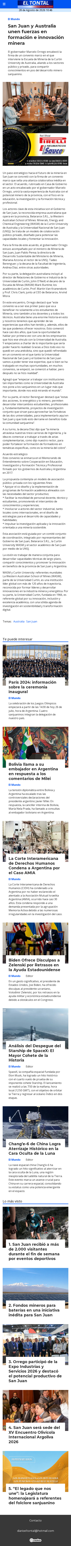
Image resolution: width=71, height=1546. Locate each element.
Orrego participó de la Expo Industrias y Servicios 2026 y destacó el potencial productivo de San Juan (35, 1371)
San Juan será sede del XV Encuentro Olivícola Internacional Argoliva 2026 (34, 1434)
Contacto (35, 1520)
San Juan (31, 621)
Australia (18, 621)
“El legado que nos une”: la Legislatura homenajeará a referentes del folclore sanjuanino (35, 1495)
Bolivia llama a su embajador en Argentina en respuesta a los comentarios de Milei (33, 771)
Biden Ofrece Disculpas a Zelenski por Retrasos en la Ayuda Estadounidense (34, 965)
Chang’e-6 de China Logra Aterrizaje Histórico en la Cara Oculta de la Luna (35, 1149)
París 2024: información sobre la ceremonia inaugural (32, 687)
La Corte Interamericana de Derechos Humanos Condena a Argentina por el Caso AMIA (34, 865)
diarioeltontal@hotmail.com (35, 1530)
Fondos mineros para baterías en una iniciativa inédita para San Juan (34, 1310)
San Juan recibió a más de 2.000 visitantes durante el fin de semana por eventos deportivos (34, 1251)
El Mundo (14, 19)
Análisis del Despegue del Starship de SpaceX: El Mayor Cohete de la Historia (35, 1053)
